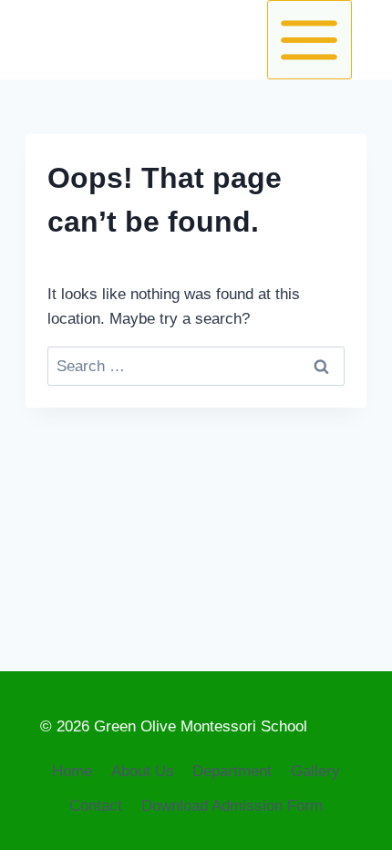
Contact (95, 805)
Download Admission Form (232, 805)
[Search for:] (196, 366)
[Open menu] (309, 39)
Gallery (315, 771)
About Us (142, 771)
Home (72, 771)
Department (232, 771)
